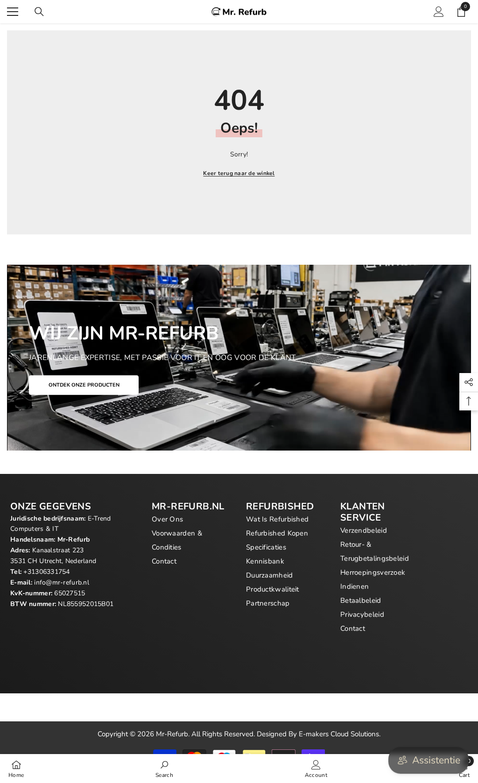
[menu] (12, 11)
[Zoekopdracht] (39, 11)
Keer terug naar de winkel (238, 173)
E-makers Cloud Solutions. (339, 734)
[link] (164, 768)
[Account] (439, 12)
